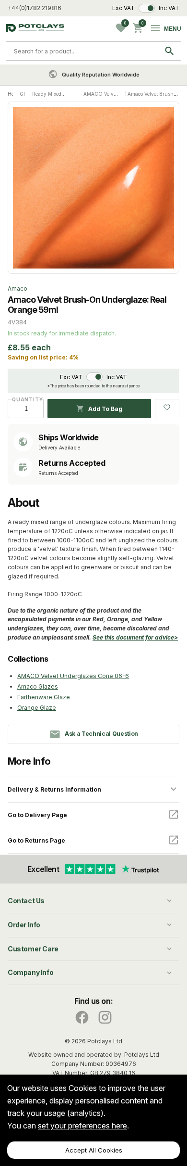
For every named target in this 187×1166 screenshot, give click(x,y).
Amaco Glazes (37, 686)
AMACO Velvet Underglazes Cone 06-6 (73, 675)
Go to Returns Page (36, 840)
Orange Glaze (36, 707)
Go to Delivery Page (37, 815)
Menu (172, 29)
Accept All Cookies (93, 1150)
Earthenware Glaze (43, 697)
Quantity (25, 399)
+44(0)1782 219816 (34, 8)
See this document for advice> (135, 637)
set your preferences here (82, 1125)
